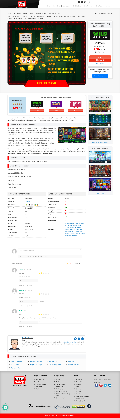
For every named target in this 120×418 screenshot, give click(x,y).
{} (43, 256)
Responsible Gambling (82, 396)
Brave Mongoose (36, 361)
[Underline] (25, 256)
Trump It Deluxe (73, 365)
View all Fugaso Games (100, 142)
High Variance (74, 229)
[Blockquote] (36, 256)
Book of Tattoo (16, 361)
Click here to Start (46, 83)
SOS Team (79, 384)
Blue (82, 223)
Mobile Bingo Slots (61, 391)
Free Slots (56, 6)
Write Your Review (100, 76)
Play (37, 111)
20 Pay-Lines (69, 223)
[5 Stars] (22, 104)
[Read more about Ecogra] (62, 406)
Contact (107, 6)
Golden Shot (53, 361)
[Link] (41, 256)
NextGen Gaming (41, 384)
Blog (77, 386)
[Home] (96, 13)
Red (81, 231)
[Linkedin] (82, 338)
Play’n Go (38, 389)
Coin (75, 225)
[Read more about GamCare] (31, 406)
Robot (67, 233)
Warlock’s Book (16, 368)
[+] (46, 256)
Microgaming (40, 379)
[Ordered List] (30, 256)
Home (48, 6)
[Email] (75, 338)
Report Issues (80, 393)
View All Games (100, 193)
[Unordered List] (33, 256)
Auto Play (78, 223)
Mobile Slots (77, 6)
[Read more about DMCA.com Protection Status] (78, 406)
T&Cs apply (101, 52)
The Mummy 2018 (55, 365)
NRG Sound (15, 365)
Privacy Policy (80, 398)
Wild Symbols (72, 236)
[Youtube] (85, 2)
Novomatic (39, 386)
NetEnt (38, 382)
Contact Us (79, 382)
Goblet (72, 227)
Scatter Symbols (75, 233)
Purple (77, 231)
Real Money (66, 6)
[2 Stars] (15, 104)
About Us (79, 379)
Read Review (100, 63)
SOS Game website (70, 342)
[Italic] (22, 256)
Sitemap (78, 389)
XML (79, 391)
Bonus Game (69, 225)
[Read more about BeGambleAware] (43, 406)
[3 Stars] (17, 104)
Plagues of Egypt (36, 365)
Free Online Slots (61, 384)
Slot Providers (88, 6)
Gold (76, 227)
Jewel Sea (71, 361)
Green (67, 229)
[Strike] (28, 256)
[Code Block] (38, 256)
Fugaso (27, 202)
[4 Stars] (20, 104)
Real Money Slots (61, 389)
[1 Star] (13, 104)
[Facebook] (79, 2)
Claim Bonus (100, 58)
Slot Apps (99, 6)
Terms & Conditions (82, 401)
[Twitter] (82, 2)
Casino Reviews (60, 382)
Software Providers (61, 398)
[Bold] (20, 256)
